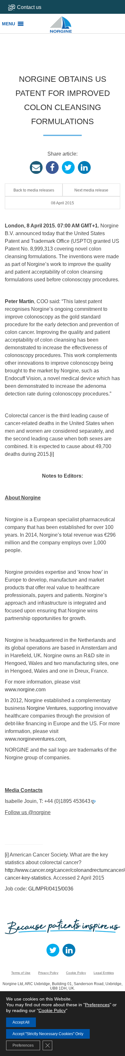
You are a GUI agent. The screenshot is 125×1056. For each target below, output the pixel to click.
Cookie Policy (76, 973)
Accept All (21, 1022)
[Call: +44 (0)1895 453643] (93, 801)
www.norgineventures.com (35, 739)
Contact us (29, 7)
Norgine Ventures (46, 708)
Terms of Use (20, 973)
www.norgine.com (25, 689)
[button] (8, 23)
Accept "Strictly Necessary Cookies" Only (48, 1034)
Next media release (91, 190)
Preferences (97, 1004)
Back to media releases (33, 190)
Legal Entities (104, 973)
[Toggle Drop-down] (31, 7)
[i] (52, 454)
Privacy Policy (48, 973)
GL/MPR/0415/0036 (50, 888)
